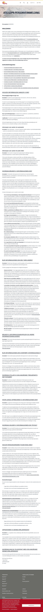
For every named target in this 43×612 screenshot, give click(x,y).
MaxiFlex (4, 576)
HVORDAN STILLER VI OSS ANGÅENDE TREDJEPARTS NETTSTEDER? (19, 77)
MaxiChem (4, 583)
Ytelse (23, 579)
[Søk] (24, 2)
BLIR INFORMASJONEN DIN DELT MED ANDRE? (14, 71)
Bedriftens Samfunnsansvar (7, 593)
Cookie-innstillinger (14, 609)
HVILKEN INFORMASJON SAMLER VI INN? (13, 67)
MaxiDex (4, 585)
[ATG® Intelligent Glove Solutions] (4, 2)
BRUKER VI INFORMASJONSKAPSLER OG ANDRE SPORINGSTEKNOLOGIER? (21, 73)
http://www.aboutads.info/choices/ (8, 506)
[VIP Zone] (28, 2)
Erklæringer (24, 593)
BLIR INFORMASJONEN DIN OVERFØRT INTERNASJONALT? (17, 75)
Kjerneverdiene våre (6, 591)
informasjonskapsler (36, 147)
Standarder (24, 591)
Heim (3, 7)
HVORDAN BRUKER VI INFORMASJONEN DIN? (14, 69)
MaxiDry (4, 581)
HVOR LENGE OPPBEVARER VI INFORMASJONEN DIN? (16, 79)
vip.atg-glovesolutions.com (32, 39)
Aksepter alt (31, 605)
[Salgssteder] (21, 2)
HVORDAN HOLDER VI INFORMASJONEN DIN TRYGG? (15, 81)
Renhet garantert (25, 581)
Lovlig (24, 588)
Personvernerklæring (5, 609)
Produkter (5, 574)
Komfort (23, 576)
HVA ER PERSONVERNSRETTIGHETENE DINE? (14, 83)
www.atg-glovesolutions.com (19, 39)
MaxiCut (4, 579)
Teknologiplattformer (28, 574)
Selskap (4, 588)
